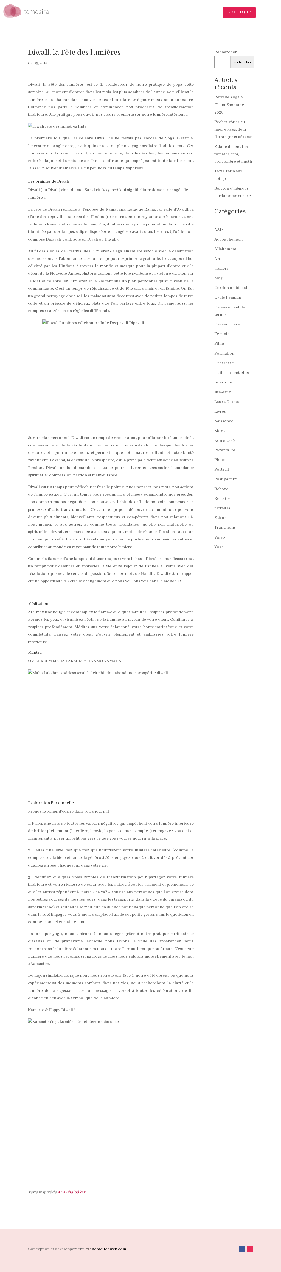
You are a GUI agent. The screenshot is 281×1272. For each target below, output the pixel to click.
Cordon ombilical (230, 287)
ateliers (221, 268)
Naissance (223, 421)
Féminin (222, 334)
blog (218, 278)
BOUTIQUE (239, 12)
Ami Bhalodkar (71, 1192)
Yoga (219, 547)
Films (219, 343)
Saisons (221, 517)
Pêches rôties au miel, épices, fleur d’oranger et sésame (233, 129)
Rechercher (225, 52)
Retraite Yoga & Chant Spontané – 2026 (231, 105)
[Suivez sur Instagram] (250, 1249)
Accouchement (228, 239)
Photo (220, 459)
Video (219, 537)
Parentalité (224, 450)
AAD (218, 229)
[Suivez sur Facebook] (242, 1249)
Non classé (224, 440)
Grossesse (224, 363)
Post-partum (226, 479)
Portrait (221, 469)
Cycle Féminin (227, 297)
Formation (224, 353)
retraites (222, 508)
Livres (220, 411)
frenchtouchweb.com (106, 1249)
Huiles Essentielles (232, 372)
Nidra (219, 430)
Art (217, 258)
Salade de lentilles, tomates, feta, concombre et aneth (233, 154)
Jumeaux (222, 392)
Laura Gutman (227, 401)
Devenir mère (227, 324)
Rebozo (221, 489)
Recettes (222, 498)
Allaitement (225, 249)
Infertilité (223, 382)
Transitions (225, 527)
